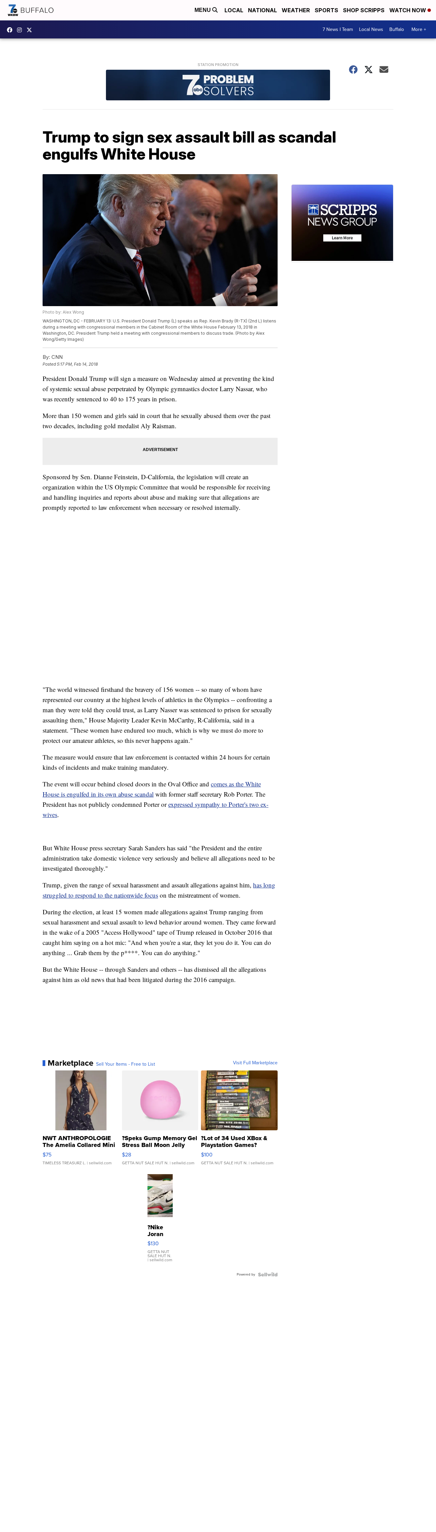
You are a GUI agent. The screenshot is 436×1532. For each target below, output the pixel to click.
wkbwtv (11, 30)
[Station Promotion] (218, 86)
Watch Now (408, 10)
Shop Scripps (364, 10)
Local (233, 10)
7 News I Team (338, 29)
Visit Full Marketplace (255, 1063)
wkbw (21, 30)
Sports (326, 10)
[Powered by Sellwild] (268, 1274)
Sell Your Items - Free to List (125, 1064)
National (262, 10)
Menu (203, 10)
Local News (371, 29)
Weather (296, 10)
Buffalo (396, 29)
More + (418, 29)
